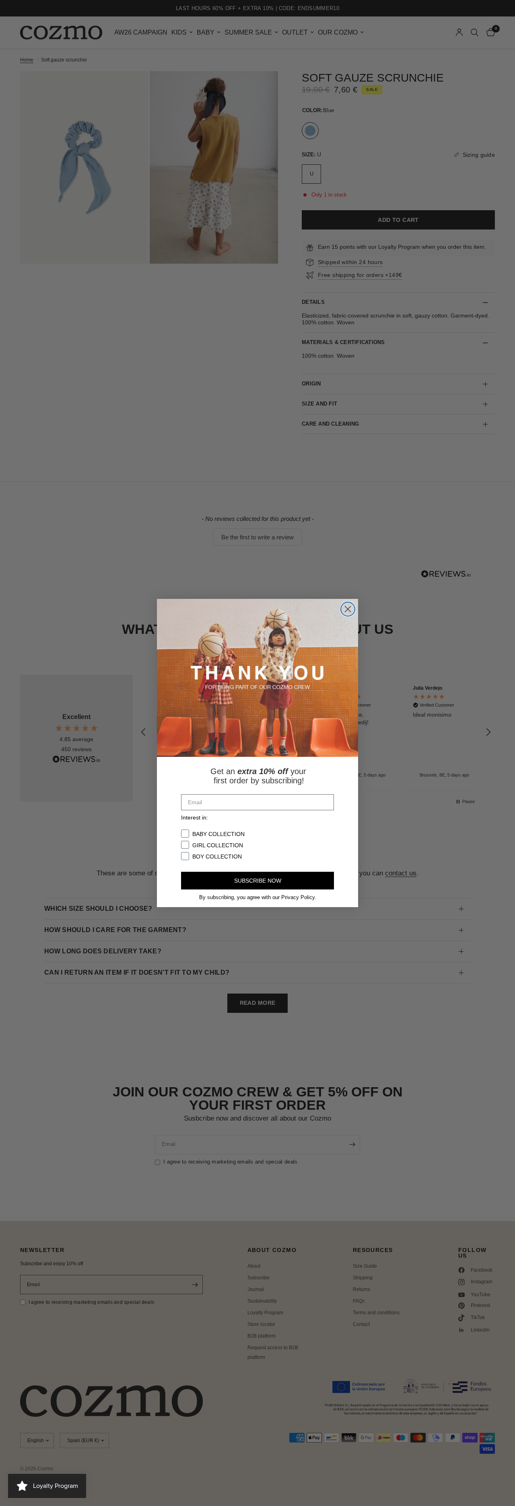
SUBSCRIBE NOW (257, 880)
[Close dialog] (348, 609)
